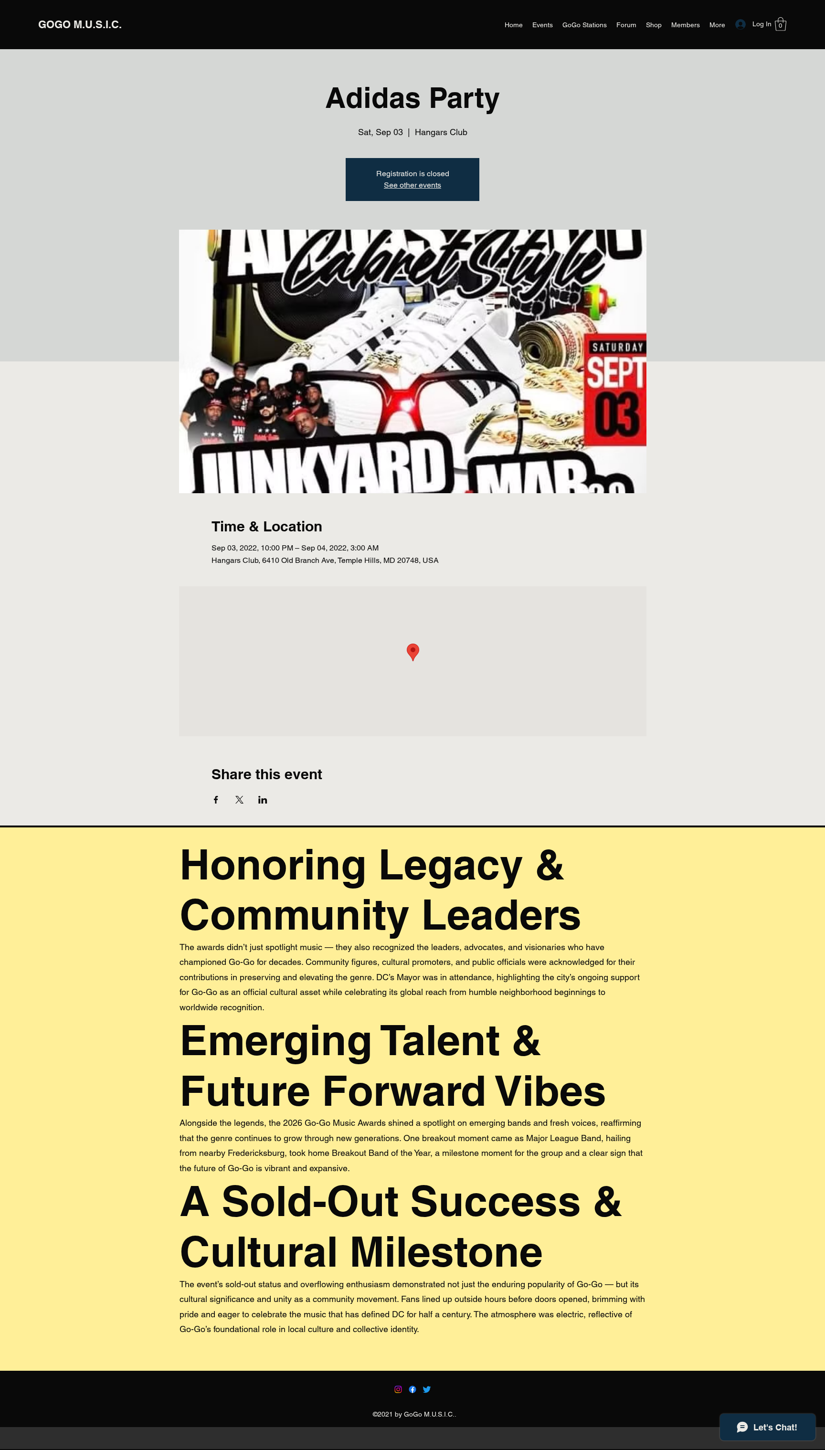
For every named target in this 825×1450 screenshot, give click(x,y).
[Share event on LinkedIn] (262, 800)
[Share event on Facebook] (216, 800)
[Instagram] (398, 1389)
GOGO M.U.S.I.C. (80, 24)
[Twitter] (427, 1389)
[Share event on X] (239, 800)
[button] (780, 24)
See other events (412, 185)
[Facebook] (412, 1389)
